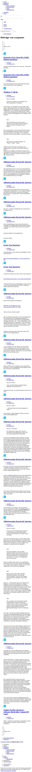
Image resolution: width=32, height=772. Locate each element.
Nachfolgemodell (23, 509)
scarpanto (9, 62)
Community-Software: (12, 741)
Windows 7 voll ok (11, 92)
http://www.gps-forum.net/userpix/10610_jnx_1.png (12, 306)
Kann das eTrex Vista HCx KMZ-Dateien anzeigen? (16, 58)
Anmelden (6, 12)
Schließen (13, 770)
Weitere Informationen (6, 770)
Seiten (5, 24)
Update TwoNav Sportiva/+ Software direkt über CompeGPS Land (16, 712)
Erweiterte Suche (8, 28)
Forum (5, 26)
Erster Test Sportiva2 (12, 245)
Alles (2, 19)
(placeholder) (10, 759)
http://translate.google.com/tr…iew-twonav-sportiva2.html (17, 278)
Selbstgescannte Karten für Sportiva (17, 162)
